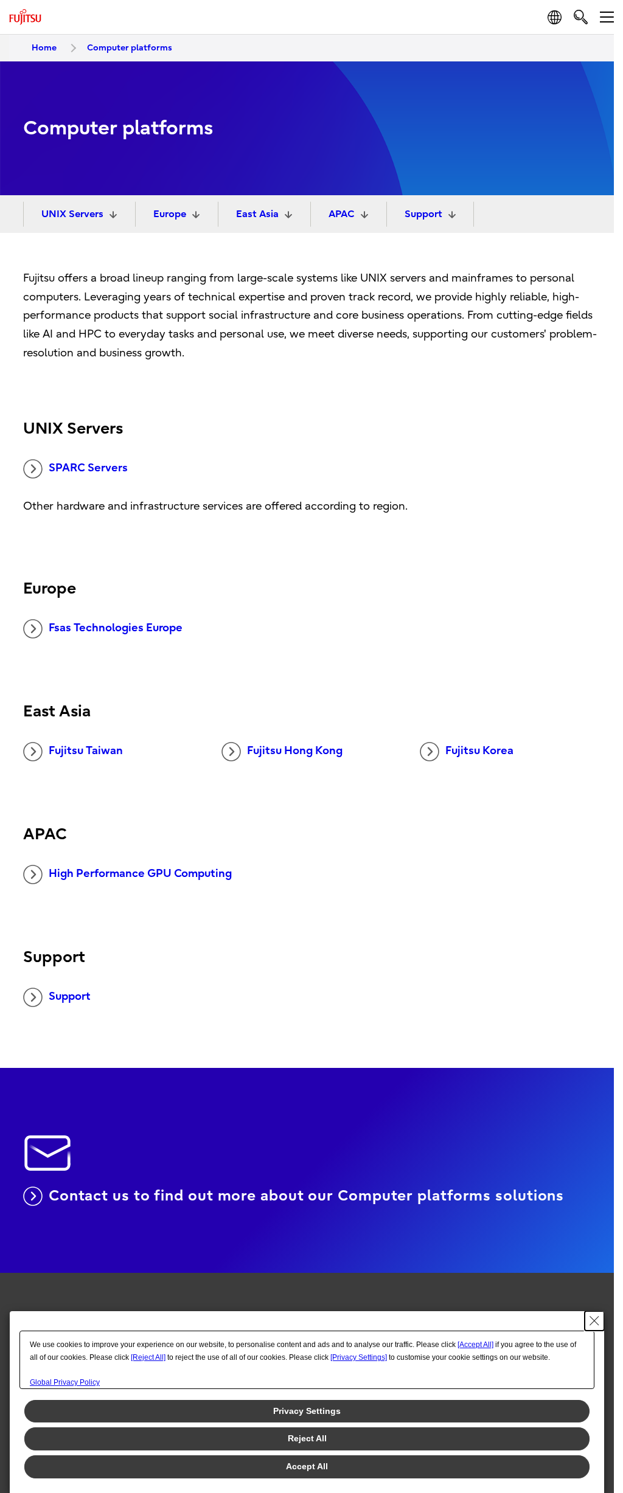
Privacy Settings (307, 1411)
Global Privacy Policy (65, 1382)
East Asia (257, 214)
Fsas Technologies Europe (116, 628)
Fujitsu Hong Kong (295, 750)
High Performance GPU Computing (140, 873)
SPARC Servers (88, 468)
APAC (342, 214)
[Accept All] (475, 1344)
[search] (581, 17)
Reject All (307, 1438)
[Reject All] (148, 1357)
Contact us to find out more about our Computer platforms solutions (306, 1195)
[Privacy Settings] (358, 1357)
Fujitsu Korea (479, 750)
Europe (169, 214)
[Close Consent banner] (594, 1321)
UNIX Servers (72, 214)
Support (423, 214)
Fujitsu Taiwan (86, 750)
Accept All (307, 1466)
